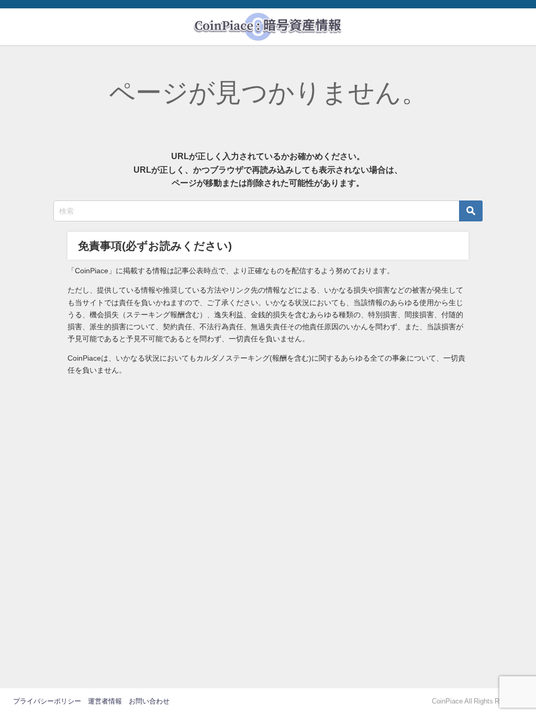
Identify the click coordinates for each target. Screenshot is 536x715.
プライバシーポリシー (47, 701)
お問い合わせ (149, 701)
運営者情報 (105, 701)
